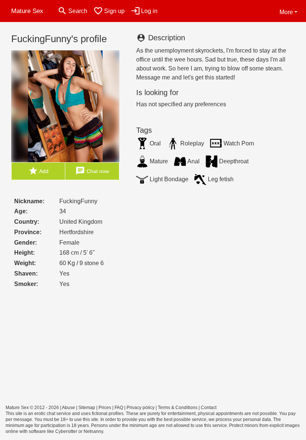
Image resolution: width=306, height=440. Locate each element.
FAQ (119, 407)
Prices (105, 407)
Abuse (68, 407)
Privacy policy (140, 407)
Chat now (92, 171)
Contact (208, 407)
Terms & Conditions (177, 407)
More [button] (286, 12)
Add (38, 171)
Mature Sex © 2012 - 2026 (32, 407)
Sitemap (86, 407)
